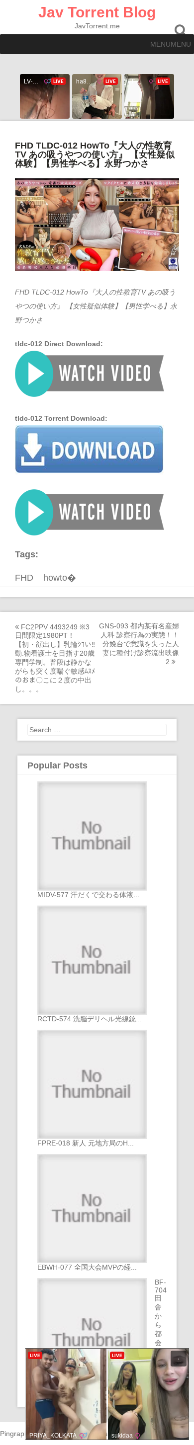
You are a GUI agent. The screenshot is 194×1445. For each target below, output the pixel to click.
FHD (24, 578)
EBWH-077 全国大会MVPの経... (87, 1267)
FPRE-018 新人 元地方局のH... (85, 1143)
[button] (170, 44)
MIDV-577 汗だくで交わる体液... (88, 895)
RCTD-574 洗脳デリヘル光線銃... (89, 1019)
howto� (59, 578)
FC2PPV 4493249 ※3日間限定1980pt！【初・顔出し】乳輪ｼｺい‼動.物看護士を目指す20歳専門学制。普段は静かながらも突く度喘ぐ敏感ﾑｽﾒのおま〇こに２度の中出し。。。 (55, 658)
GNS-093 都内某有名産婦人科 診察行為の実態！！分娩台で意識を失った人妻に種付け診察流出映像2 (139, 644)
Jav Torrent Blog (97, 12)
